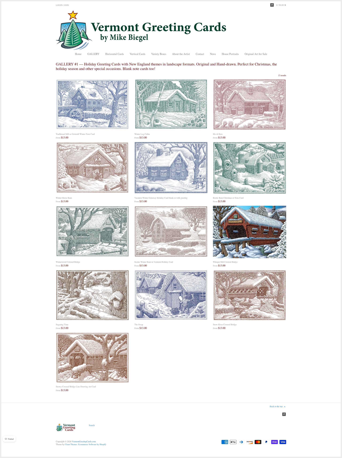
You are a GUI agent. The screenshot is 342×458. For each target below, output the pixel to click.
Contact (200, 54)
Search (92, 425)
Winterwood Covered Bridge (68, 261)
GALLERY (93, 54)
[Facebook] (272, 5)
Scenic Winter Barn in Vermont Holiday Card (153, 261)
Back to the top (276, 406)
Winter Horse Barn (64, 197)
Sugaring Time (62, 324)
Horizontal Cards (114, 54)
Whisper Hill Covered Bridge (225, 261)
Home (78, 54)
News (213, 54)
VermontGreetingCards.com (84, 441)
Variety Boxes (158, 54)
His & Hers (218, 134)
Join (66, 5)
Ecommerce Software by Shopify (92, 444)
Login (59, 5)
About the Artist (181, 54)
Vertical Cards (137, 54)
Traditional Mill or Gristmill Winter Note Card (75, 134)
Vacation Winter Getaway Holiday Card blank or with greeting (160, 197)
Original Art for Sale (256, 54)
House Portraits (230, 54)
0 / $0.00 (280, 4)
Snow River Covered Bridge (225, 324)
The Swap (138, 324)
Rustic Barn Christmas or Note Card (228, 197)
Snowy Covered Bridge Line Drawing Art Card (76, 386)
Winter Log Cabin (142, 134)
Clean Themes (71, 444)
